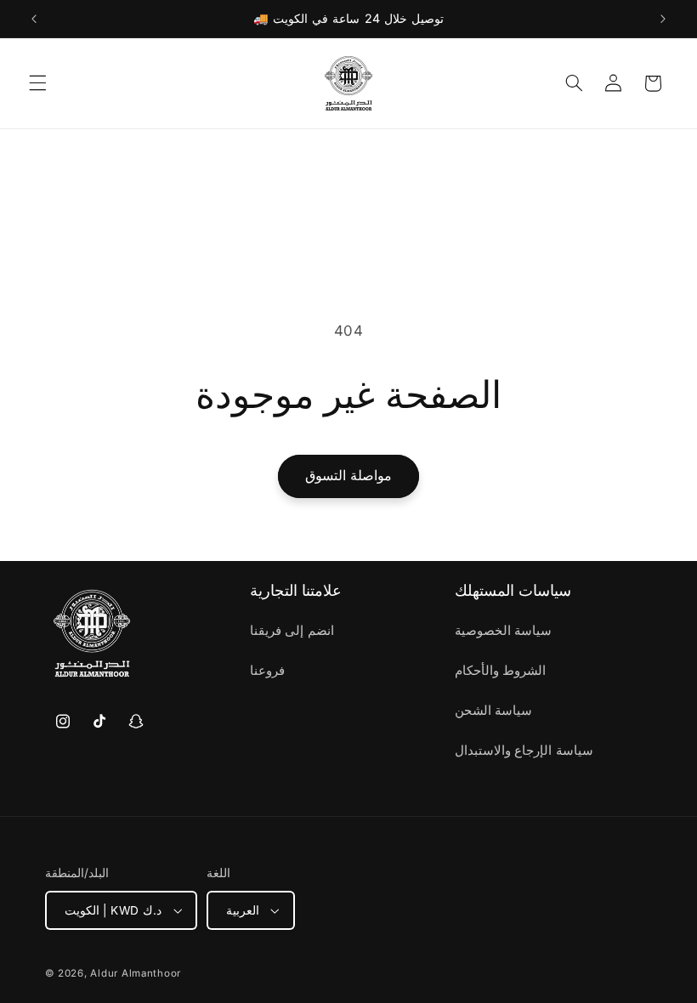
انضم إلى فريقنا (292, 630)
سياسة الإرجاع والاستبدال (524, 750)
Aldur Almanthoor (135, 973)
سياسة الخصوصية (503, 630)
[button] (37, 83)
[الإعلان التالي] (663, 18)
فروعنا (267, 670)
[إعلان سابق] (34, 18)
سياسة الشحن (494, 710)
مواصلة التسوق (348, 476)
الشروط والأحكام (501, 670)
